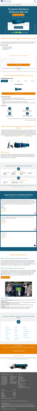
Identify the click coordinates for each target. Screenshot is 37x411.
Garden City (8, 333)
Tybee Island (25, 335)
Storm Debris (12, 379)
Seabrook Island (26, 331)
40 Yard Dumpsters (4, 382)
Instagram (14, 394)
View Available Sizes (18, 27)
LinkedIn (14, 395)
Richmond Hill (18, 4)
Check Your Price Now (18, 93)
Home (2, 4)
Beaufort (7, 327)
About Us (2, 392)
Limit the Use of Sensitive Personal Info (24, 387)
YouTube (14, 397)
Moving (11, 380)
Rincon (24, 327)
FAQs (19, 382)
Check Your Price (18, 14)
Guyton (7, 335)
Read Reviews (23, 32)
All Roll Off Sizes (3, 383)
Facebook (14, 393)
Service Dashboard (21, 378)
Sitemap (2, 397)
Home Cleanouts (12, 377)
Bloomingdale (8, 329)
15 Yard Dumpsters (4, 379)
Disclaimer (8, 403)
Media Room (3, 395)
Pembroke (16, 331)
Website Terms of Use (21, 383)
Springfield (25, 333)
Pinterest (14, 392)
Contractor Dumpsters (13, 381)
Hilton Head (8, 339)
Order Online (20, 376)
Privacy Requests (20, 386)
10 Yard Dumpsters (4, 377)
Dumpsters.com (24, 404)
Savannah (13, 4)
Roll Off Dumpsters (4, 376)
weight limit (21, 263)
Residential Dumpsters (13, 376)
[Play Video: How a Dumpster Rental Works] (18, 289)
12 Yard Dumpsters (4, 378)
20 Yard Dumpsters (4, 380)
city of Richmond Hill (14, 273)
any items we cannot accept (19, 186)
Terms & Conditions (13, 383)
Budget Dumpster (6, 404)
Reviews (2, 393)
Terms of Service (32, 68)
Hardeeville (8, 337)
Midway (15, 329)
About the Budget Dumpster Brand (6, 398)
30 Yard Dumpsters (4, 381)
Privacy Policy (18, 67)
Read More (3, 211)
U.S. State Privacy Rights (22, 385)
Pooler (15, 333)
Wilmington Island (26, 337)
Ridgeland (16, 339)
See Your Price (18, 64)
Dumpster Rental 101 (21, 381)
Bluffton (7, 331)
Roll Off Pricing (3, 384)
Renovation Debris (13, 378)
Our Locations (3, 396)
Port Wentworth (17, 337)
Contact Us (3, 394)
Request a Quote (20, 377)
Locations (5, 4)
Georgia (9, 4)
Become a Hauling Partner (22, 380)
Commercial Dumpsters (13, 382)
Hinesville (16, 327)
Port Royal (16, 335)
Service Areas (20, 379)
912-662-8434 (22, 135)
